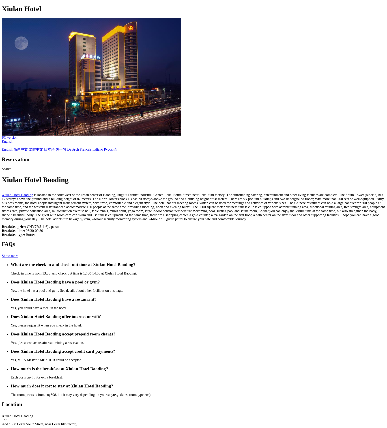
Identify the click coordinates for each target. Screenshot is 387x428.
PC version (9, 137)
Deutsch (73, 149)
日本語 (49, 149)
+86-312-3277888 (21, 420)
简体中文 (20, 149)
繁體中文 (36, 149)
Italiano (97, 149)
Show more (10, 256)
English (7, 141)
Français (86, 149)
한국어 (61, 149)
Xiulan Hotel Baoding (17, 195)
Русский (110, 149)
